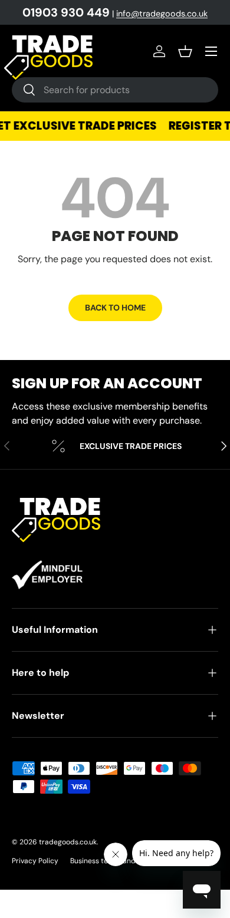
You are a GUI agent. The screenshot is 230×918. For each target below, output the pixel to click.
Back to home (115, 307)
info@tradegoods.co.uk (162, 13)
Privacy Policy (35, 861)
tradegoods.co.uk (68, 842)
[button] (185, 51)
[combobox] (115, 90)
